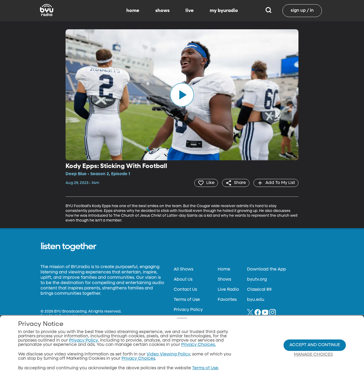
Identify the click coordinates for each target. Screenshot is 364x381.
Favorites (227, 300)
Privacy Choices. (198, 345)
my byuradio (224, 10)
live (189, 10)
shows (162, 10)
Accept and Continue (314, 345)
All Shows (183, 269)
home (132, 10)
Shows (224, 279)
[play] (182, 95)
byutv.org (257, 279)
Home (224, 269)
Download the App (266, 269)
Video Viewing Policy (168, 354)
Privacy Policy (188, 310)
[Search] (268, 10)
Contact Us (185, 290)
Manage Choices (313, 355)
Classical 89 (259, 290)
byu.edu (255, 300)
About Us (183, 279)
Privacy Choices (138, 359)
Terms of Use (187, 300)
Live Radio (228, 290)
